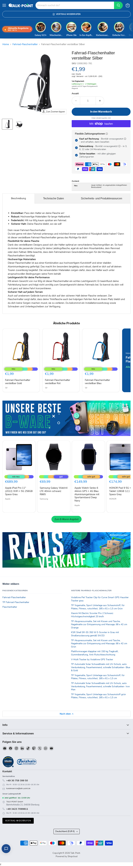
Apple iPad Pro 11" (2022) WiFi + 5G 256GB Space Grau (19, 491)
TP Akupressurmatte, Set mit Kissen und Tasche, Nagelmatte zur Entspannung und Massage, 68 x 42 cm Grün (99, 643)
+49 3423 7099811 (17, 809)
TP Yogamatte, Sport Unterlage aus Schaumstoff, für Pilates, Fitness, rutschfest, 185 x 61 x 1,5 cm (98, 677)
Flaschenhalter (9, 606)
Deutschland (65, 831)
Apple (7, 499)
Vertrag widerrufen (18, 820)
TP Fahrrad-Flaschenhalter (15, 602)
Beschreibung (18, 198)
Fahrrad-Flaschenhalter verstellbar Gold (17, 381)
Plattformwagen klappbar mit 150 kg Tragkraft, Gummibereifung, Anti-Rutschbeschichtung (94, 653)
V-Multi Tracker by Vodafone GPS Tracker (92, 659)
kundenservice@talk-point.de (18, 788)
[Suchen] (118, 5)
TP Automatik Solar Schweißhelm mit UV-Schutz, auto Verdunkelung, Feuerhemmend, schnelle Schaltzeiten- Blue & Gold (100, 667)
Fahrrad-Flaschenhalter (25, 44)
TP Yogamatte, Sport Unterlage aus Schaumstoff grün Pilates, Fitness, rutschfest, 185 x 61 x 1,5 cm (98, 696)
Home (5, 44)
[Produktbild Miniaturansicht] (7, 124)
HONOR (112, 499)
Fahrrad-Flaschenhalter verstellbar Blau (97, 381)
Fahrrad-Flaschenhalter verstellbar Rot (57, 381)
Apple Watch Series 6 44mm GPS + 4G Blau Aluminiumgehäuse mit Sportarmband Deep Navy (86, 494)
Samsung (44, 499)
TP (6, 388)
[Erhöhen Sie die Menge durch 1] (100, 101)
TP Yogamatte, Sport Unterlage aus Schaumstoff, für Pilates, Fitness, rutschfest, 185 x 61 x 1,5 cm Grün (98, 607)
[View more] (66, 418)
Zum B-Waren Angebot (66, 519)
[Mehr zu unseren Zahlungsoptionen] (107, 134)
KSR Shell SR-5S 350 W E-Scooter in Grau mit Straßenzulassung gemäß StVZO (95, 634)
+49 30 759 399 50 (17, 780)
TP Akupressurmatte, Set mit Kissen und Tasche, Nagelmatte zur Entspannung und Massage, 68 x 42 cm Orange (99, 624)
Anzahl (75, 93)
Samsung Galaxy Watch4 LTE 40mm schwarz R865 (53, 491)
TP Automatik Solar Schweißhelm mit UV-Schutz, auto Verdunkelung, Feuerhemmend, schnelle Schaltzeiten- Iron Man (100, 686)
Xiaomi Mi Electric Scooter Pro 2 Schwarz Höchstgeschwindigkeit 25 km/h (92, 615)
